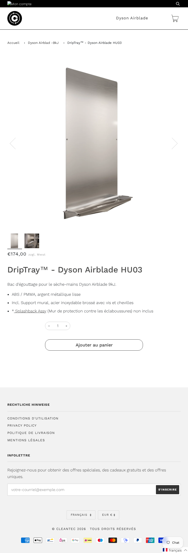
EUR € (107, 514)
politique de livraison (31, 433)
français (80, 514)
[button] (175, 550)
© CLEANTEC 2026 (69, 529)
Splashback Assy (30, 310)
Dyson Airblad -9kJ (43, 43)
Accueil (13, 43)
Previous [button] (15, 143)
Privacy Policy (22, 425)
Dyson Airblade (132, 18)
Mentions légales (26, 440)
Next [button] (172, 143)
